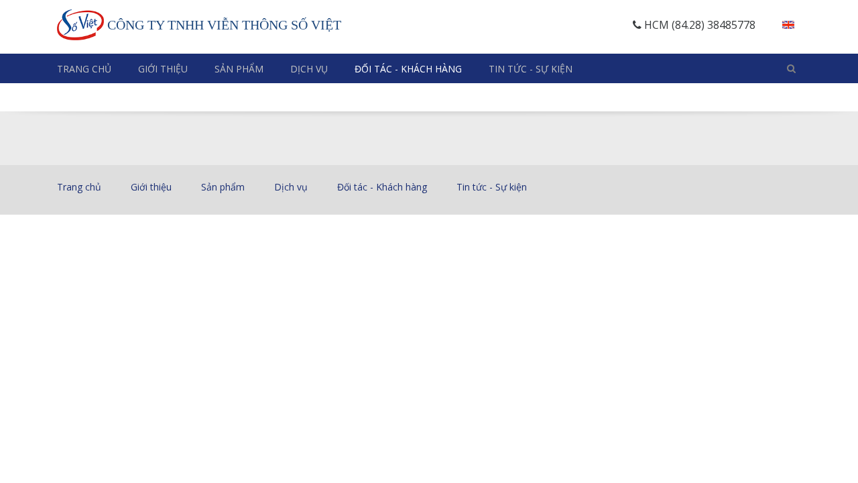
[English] (788, 24)
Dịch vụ (309, 68)
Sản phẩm (238, 68)
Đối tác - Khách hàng (408, 68)
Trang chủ (84, 68)
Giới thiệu (163, 68)
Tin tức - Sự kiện (530, 68)
